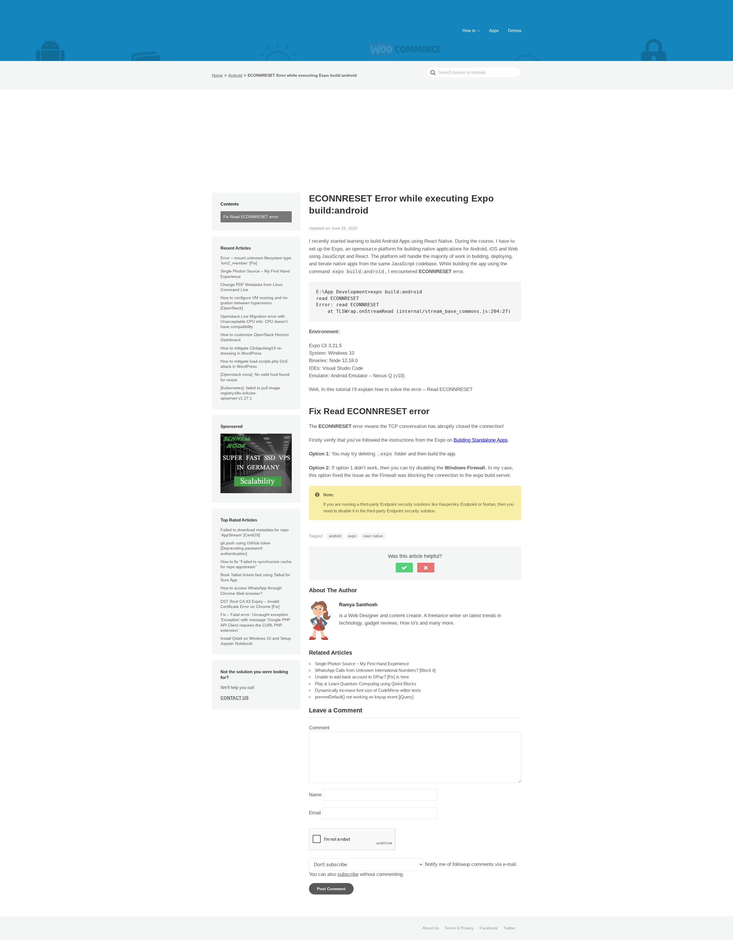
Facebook (489, 928)
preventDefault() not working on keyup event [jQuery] (364, 696)
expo (352, 536)
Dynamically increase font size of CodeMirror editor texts (368, 690)
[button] (404, 567)
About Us (430, 928)
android (335, 536)
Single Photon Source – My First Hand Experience (362, 663)
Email (315, 813)
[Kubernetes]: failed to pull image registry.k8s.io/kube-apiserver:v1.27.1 (250, 393)
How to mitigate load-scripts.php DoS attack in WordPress (253, 364)
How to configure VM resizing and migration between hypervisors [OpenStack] (254, 302)
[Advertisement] (366, 132)
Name (315, 794)
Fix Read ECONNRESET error (250, 216)
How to (469, 30)
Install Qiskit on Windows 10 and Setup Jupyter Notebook (255, 641)
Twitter (509, 928)
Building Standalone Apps (481, 440)
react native (373, 536)
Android (235, 75)
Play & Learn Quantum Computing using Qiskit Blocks (365, 683)
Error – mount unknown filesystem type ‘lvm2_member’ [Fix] (255, 260)
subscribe (348, 874)
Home (217, 75)
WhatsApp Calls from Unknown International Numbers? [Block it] (375, 670)
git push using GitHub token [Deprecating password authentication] (245, 548)
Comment (319, 727)
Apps (494, 30)
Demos (515, 30)
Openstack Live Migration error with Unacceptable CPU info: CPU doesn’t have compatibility (253, 321)
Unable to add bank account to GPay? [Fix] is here (362, 676)
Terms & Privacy (459, 928)
